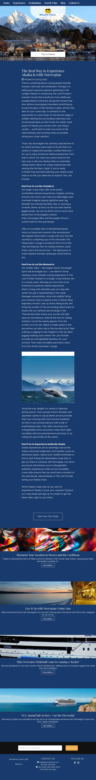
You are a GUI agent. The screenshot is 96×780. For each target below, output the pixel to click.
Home (7, 3)
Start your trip (72, 748)
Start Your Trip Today (48, 516)
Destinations (35, 3)
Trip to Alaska (48, 54)
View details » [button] (48, 565)
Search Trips (50, 3)
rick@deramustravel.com (49, 762)
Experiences (19, 3)
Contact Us (74, 3)
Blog (63, 3)
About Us (18, 764)
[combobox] (40, 748)
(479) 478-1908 (49, 764)
